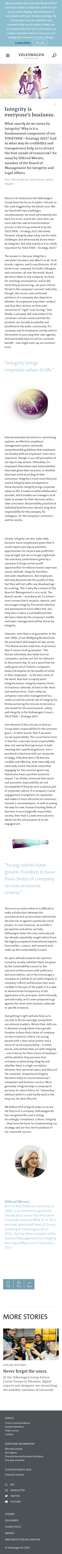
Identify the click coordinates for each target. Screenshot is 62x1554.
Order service (12, 1430)
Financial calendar (14, 1474)
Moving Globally (14, 1448)
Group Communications (17, 1422)
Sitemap (10, 1514)
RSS (12, 1484)
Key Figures (11, 1452)
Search (54, 57)
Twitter (15, 1495)
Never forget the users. (25, 1371)
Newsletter (18, 1490)
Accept (40, 42)
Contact (9, 1434)
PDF (8, 1286)
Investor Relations (14, 1426)
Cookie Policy (23, 42)
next (54, 1346)
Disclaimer (11, 1520)
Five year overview (14, 1460)
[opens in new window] (31, 56)
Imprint (9, 1533)
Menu (7, 57)
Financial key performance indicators (24, 1456)
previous (7, 1346)
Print (19, 1286)
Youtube (16, 1501)
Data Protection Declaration (22, 1539)
